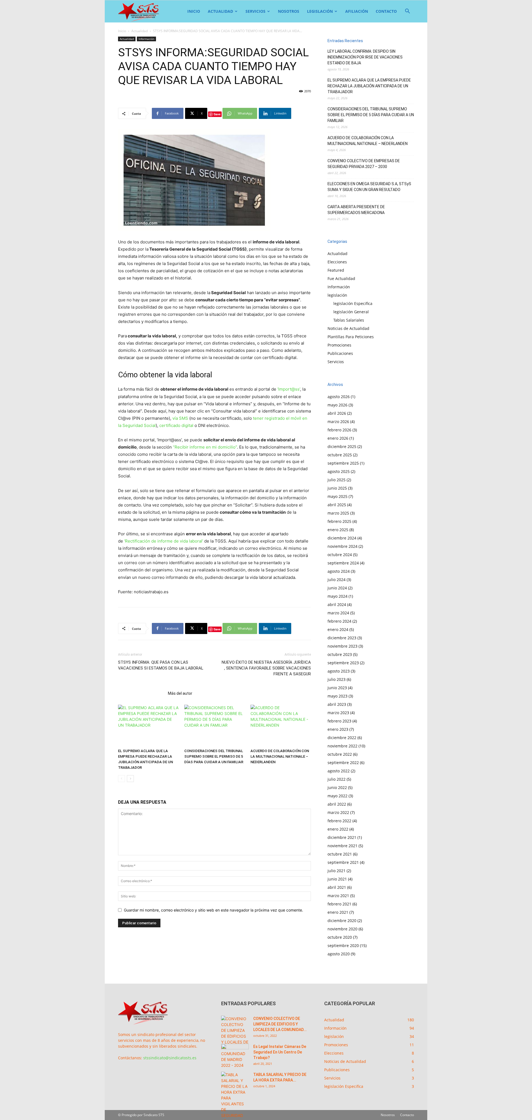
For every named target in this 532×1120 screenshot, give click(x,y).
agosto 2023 (339, 671)
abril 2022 (337, 804)
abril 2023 (337, 704)
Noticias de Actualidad (348, 328)
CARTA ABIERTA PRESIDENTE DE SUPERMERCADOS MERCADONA (356, 210)
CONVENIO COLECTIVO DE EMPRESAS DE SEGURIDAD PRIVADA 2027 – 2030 (364, 164)
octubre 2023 (340, 654)
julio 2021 (337, 870)
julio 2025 (337, 479)
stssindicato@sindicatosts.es (169, 1057)
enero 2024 (338, 629)
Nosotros (288, 11)
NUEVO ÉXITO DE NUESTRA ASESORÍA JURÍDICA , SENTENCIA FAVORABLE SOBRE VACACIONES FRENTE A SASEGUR (266, 668)
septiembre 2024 (343, 563)
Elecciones (337, 261)
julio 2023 (337, 679)
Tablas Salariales (348, 320)
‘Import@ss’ (288, 389)
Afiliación (356, 11)
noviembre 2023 (342, 646)
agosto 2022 (339, 770)
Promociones (339, 345)
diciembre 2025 (342, 446)
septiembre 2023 (343, 662)
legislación (320, 11)
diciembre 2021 (342, 837)
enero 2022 (338, 829)
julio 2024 (337, 579)
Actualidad (220, 11)
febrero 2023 (339, 721)
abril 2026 (337, 413)
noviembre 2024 (342, 546)
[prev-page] (121, 778)
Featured (336, 270)
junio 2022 (337, 787)
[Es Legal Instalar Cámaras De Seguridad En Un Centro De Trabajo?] (235, 1053)
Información (146, 39)
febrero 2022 (339, 820)
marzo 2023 (338, 712)
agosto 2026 (339, 396)
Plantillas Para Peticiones (351, 336)
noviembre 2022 (342, 746)
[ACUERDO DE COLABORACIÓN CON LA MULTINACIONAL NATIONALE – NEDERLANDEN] (280, 725)
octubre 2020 (340, 937)
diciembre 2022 (342, 737)
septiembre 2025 (343, 463)
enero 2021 (338, 912)
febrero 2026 (339, 429)
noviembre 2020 (342, 928)
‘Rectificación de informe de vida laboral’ (163, 541)
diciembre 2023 (342, 637)
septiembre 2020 (343, 945)
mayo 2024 (337, 596)
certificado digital (176, 425)
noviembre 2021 (342, 845)
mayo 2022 (337, 795)
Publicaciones (340, 353)
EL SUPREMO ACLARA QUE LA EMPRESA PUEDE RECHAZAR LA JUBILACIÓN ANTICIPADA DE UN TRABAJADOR (369, 86)
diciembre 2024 (342, 538)
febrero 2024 (339, 621)
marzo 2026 (338, 421)
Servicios (255, 11)
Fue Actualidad (341, 278)
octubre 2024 (340, 554)
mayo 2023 (337, 696)
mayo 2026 (337, 405)
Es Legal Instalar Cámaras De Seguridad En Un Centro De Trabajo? (279, 1052)
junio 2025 (337, 488)
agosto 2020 (339, 953)
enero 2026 (338, 438)
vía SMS (180, 418)
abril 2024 (337, 604)
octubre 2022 (340, 754)
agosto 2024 (339, 571)
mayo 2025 (337, 496)
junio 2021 (337, 879)
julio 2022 (337, 779)
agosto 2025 (339, 471)
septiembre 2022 (343, 762)
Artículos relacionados (141, 693)
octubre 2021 (340, 854)
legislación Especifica (352, 303)
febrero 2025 (339, 521)
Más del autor (180, 693)
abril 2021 (337, 887)
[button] (407, 11)
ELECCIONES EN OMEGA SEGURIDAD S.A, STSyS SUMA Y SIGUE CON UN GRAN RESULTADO (369, 187)
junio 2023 (337, 687)
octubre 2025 (340, 454)
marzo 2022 (338, 812)
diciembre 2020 (342, 920)
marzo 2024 (338, 612)
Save (217, 114)
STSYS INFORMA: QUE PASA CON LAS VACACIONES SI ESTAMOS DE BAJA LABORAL (160, 665)
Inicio (193, 11)
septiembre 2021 (343, 862)
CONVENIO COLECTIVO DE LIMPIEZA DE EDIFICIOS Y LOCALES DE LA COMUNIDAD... (280, 1024)
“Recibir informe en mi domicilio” (205, 447)
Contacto (386, 11)
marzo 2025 (338, 513)
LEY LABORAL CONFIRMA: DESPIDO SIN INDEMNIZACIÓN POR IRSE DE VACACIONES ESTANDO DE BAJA (365, 57)
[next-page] (130, 778)
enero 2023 (338, 729)
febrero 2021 (339, 904)
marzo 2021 (338, 895)
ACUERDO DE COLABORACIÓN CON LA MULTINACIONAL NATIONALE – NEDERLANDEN (279, 756)
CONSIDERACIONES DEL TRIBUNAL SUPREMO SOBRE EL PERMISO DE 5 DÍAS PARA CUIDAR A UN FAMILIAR (213, 756)
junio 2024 (337, 587)
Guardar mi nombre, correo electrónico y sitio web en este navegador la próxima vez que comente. (213, 910)
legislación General (351, 311)
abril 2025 (337, 504)
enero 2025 (338, 529)
